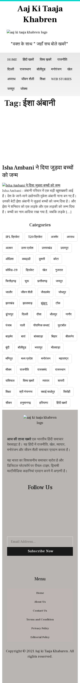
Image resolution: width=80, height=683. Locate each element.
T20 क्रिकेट (35, 237)
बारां (23, 337)
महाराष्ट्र (63, 359)
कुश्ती (42, 259)
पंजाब (9, 325)
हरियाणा (43, 403)
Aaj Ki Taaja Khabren (40, 14)
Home (12, 60)
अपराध (11, 79)
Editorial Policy (40, 637)
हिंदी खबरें (28, 60)
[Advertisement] (40, 137)
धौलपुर (53, 314)
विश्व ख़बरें (46, 60)
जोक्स (23, 89)
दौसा (38, 314)
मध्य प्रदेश (27, 359)
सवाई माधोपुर (48, 392)
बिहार (54, 337)
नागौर (69, 314)
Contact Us (40, 610)
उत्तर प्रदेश (27, 248)
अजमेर (54, 237)
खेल (69, 69)
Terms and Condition (40, 619)
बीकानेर (70, 337)
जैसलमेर (45, 292)
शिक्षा (42, 79)
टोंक (58, 303)
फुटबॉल (62, 325)
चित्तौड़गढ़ (11, 281)
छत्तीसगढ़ (42, 281)
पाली (22, 325)
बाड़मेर (9, 337)
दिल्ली (10, 69)
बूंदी (7, 348)
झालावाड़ (27, 303)
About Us (40, 602)
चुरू (27, 281)
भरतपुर (38, 348)
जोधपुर (62, 292)
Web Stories (61, 79)
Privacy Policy (40, 628)
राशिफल (10, 381)
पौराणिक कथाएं (41, 325)
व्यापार (45, 381)
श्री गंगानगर (25, 392)
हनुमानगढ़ (25, 403)
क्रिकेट (30, 270)
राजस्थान (25, 69)
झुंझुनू (44, 303)
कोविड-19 (11, 270)
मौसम (8, 370)
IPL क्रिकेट (13, 237)
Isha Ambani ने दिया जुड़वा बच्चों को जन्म (37, 171)
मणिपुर (9, 359)
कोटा (56, 259)
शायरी (61, 381)
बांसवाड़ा (38, 337)
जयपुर (11, 89)
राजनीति (62, 60)
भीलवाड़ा (55, 348)
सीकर (9, 403)
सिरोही (66, 392)
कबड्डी (26, 259)
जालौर (9, 292)
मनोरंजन (56, 69)
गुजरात (59, 270)
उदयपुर (64, 248)
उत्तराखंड (47, 248)
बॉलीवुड (41, 69)
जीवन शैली (27, 79)
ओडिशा (10, 259)
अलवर (9, 248)
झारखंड (10, 303)
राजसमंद (42, 370)
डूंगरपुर (9, 314)
